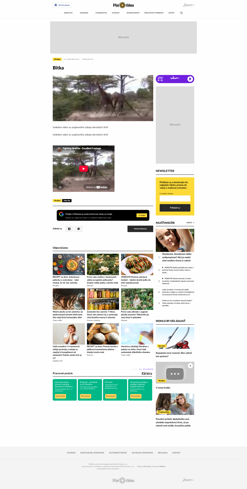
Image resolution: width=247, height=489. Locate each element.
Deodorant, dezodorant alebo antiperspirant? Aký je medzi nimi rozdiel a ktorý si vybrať (176, 257)
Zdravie (68, 13)
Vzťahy (116, 13)
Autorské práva (118, 453)
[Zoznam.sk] (188, 5)
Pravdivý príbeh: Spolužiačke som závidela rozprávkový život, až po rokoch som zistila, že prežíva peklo (173, 422)
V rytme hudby (163, 388)
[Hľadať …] (181, 12)
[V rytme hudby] (175, 372)
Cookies (71, 453)
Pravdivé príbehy (154, 13)
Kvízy (172, 13)
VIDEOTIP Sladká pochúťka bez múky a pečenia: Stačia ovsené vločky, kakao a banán (178, 270)
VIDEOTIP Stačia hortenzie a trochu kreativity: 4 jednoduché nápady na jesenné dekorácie (178, 281)
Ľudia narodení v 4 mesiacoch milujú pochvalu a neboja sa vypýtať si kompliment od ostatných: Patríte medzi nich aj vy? (178, 292)
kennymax (147, 466)
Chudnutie (101, 13)
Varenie (84, 13)
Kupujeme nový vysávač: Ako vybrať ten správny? (174, 354)
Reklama (163, 453)
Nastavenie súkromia (92, 453)
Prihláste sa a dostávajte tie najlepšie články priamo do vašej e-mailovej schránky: (174, 185)
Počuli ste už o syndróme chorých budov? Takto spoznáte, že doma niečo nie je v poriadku (177, 303)
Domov (176, 453)
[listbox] (186, 222)
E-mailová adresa (166, 194)
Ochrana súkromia (142, 453)
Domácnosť (133, 13)
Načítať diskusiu (140, 229)
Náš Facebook (64, 5)
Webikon (162, 466)
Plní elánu (57, 59)
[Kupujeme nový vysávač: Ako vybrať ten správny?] (175, 338)
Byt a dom (161, 346)
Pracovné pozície (63, 373)
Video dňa (67, 200)
